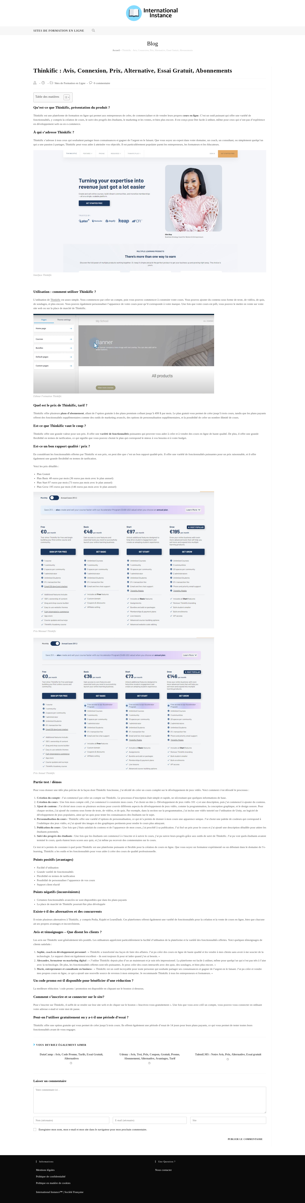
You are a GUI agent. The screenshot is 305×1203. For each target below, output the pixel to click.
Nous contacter (163, 1170)
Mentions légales (45, 1170)
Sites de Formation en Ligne (70, 83)
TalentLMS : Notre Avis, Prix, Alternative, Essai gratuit (228, 1054)
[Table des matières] (67, 97)
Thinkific (55, 299)
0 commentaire (102, 83)
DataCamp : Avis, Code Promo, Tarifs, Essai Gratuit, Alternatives (71, 1056)
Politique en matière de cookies (53, 1183)
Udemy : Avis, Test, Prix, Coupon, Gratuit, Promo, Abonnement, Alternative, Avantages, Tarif (149, 1056)
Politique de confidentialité (50, 1176)
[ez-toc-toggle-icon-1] (65, 97)
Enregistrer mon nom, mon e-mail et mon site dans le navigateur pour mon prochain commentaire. (93, 1129)
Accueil (116, 50)
